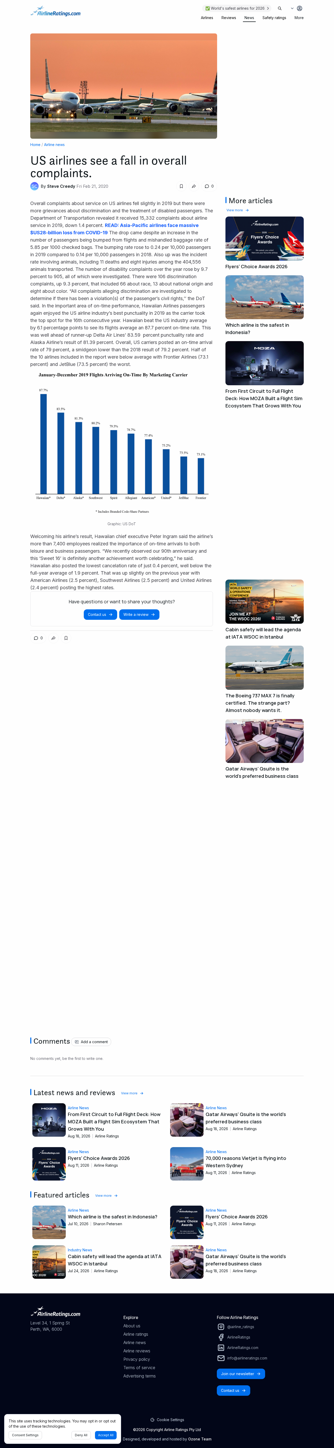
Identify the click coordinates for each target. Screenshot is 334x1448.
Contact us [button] (97, 614)
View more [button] (234, 210)
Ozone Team (199, 1439)
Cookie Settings (170, 1419)
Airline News (78, 1108)
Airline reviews (136, 1350)
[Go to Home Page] (55, 13)
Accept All (106, 1435)
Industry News (80, 1250)
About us (131, 1325)
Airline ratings (135, 1334)
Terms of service (139, 1367)
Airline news (54, 144)
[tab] (207, 18)
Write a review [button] (135, 614)
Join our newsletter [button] (237, 1373)
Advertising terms (139, 1376)
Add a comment (94, 1042)
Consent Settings (25, 1435)
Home (35, 144)
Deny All (81, 1435)
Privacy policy (136, 1359)
